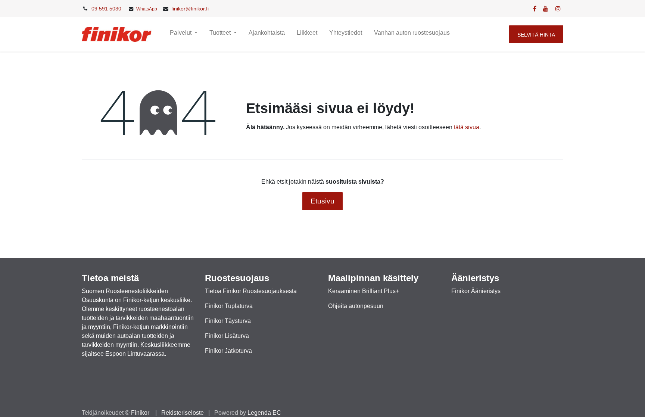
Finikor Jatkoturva (228, 351)
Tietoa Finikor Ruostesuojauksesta (251, 291)
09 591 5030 (106, 9)
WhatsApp (146, 9)
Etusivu (322, 201)
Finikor (141, 413)
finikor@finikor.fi (190, 9)
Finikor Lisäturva (227, 336)
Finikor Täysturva (228, 321)
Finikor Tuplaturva (229, 306)
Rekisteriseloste (182, 413)
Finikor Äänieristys (476, 291)
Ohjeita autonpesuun (355, 306)
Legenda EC (264, 413)
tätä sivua (466, 127)
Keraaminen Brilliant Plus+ (363, 291)
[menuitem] (267, 34)
